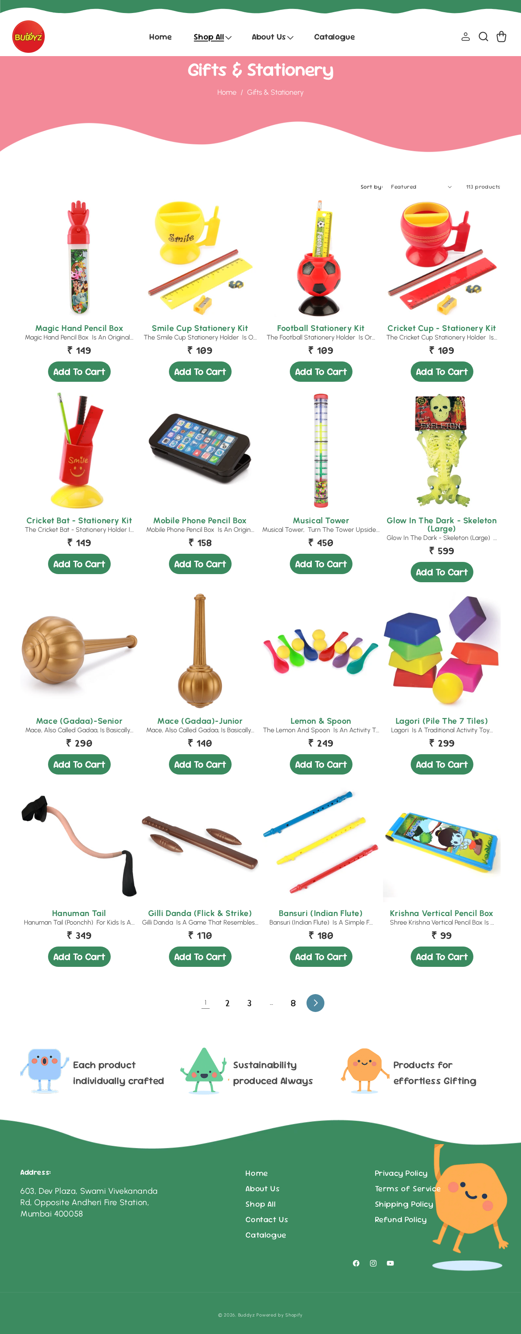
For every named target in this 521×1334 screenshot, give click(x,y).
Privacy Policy (401, 1173)
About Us (262, 1188)
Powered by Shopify (279, 1315)
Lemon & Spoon (321, 721)
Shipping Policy (404, 1204)
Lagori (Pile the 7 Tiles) (442, 721)
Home (226, 92)
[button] (212, 36)
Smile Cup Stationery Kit (200, 328)
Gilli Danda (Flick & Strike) (200, 913)
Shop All (260, 1204)
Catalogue (265, 1235)
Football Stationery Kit (321, 328)
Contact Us (266, 1219)
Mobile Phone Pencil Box (200, 520)
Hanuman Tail (79, 913)
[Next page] (315, 1003)
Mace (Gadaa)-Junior (200, 721)
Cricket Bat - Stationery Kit (79, 520)
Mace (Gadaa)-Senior (79, 721)
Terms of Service (408, 1188)
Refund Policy (401, 1219)
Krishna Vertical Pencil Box (442, 913)
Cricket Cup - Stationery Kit (441, 328)
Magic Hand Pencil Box (79, 328)
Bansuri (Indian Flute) (321, 913)
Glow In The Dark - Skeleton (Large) (442, 524)
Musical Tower (321, 520)
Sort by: (372, 186)
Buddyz (246, 1315)
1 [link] (206, 1002)
